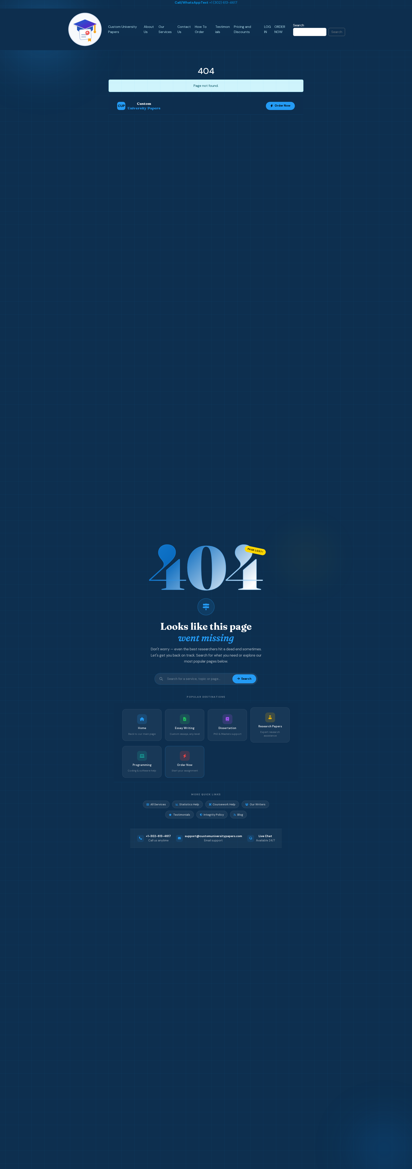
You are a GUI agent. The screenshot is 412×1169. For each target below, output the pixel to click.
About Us (149, 29)
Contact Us (184, 29)
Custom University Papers (122, 29)
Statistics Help (189, 804)
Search (298, 25)
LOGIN (267, 29)
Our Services (165, 29)
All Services (158, 804)
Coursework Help (224, 804)
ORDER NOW (279, 29)
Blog (240, 814)
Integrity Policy (214, 814)
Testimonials (222, 29)
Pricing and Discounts (242, 29)
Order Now (282, 105)
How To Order (201, 29)
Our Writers (257, 804)
